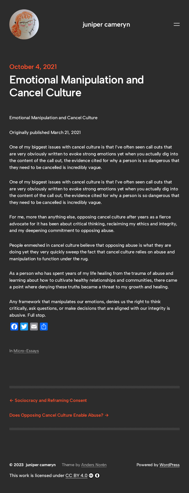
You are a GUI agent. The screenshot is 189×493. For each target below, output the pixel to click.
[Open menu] (177, 24)
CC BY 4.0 (76, 475)
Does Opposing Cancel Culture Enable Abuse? (56, 415)
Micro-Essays (26, 350)
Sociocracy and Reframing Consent (51, 400)
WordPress (169, 464)
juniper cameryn (106, 24)
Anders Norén (94, 464)
